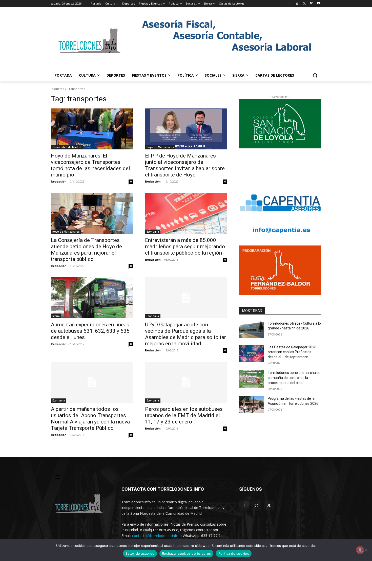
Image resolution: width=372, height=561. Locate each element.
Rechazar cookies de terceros (186, 553)
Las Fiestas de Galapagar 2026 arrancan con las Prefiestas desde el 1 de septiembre (292, 352)
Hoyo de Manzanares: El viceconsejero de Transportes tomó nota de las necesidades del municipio (90, 165)
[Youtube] (318, 4)
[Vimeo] (311, 4)
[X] (304, 4)
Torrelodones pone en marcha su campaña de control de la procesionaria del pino (294, 378)
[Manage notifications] (360, 550)
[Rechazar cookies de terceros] (365, 550)
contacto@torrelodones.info (155, 535)
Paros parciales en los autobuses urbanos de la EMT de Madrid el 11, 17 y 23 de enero (184, 415)
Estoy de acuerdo (140, 553)
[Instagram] (297, 4)
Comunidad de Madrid (66, 147)
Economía (153, 231)
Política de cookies (233, 553)
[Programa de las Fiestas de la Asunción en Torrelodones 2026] (251, 404)
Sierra (56, 316)
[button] (315, 75)
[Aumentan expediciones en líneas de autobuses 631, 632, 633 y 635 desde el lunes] (92, 297)
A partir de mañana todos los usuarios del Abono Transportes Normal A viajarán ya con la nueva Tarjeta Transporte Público (90, 418)
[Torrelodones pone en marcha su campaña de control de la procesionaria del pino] (251, 379)
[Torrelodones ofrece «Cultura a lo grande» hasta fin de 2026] (251, 329)
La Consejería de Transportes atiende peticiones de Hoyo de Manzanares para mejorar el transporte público (86, 249)
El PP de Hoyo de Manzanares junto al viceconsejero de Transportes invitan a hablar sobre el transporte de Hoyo (185, 165)
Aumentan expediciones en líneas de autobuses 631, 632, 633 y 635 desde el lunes (90, 331)
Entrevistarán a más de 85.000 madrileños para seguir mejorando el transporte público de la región (185, 246)
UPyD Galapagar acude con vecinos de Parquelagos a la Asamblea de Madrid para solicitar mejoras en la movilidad (185, 334)
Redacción (59, 181)
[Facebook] (290, 4)
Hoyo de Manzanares (160, 147)
